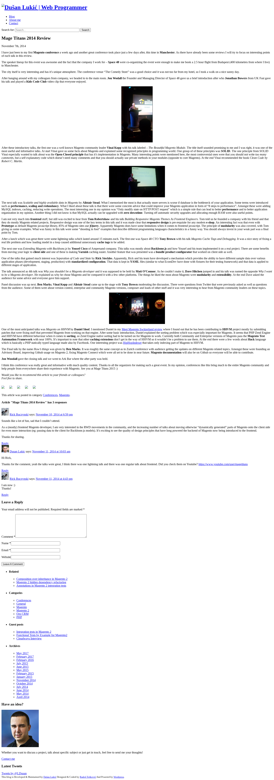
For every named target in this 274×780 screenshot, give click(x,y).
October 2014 (24, 683)
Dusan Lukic (17, 451)
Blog (12, 16)
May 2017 (22, 653)
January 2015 (24, 676)
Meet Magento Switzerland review (142, 329)
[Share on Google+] (20, 389)
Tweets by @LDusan (14, 773)
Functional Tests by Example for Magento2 (41, 635)
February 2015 (25, 673)
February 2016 (25, 660)
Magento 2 (22, 610)
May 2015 (22, 670)
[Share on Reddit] (28, 389)
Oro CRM (22, 613)
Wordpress (119, 777)
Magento (64, 395)
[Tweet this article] (12, 389)
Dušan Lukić (49, 777)
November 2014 (26, 680)
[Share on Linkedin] (36, 389)
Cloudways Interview (29, 638)
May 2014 (22, 693)
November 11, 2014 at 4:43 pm (54, 478)
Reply (5, 443)
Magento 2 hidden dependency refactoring (41, 582)
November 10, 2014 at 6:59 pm (54, 414)
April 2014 (22, 697)
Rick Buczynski (19, 414)
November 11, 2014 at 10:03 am (51, 451)
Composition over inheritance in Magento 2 (41, 578)
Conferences (50, 395)
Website (6, 557)
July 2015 (22, 663)
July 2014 (22, 686)
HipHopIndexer (132, 342)
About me (15, 19)
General (21, 603)
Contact (13, 23)
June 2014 (22, 690)
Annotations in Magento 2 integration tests (41, 585)
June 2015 (22, 666)
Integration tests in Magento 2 (33, 631)
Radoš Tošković (88, 777)
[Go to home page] (44, 7)
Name (5, 543)
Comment (7, 536)
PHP (19, 617)
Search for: (7, 29)
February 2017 (25, 656)
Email (4, 550)
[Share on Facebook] (4, 389)
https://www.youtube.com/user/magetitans (223, 464)
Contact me (8, 758)
